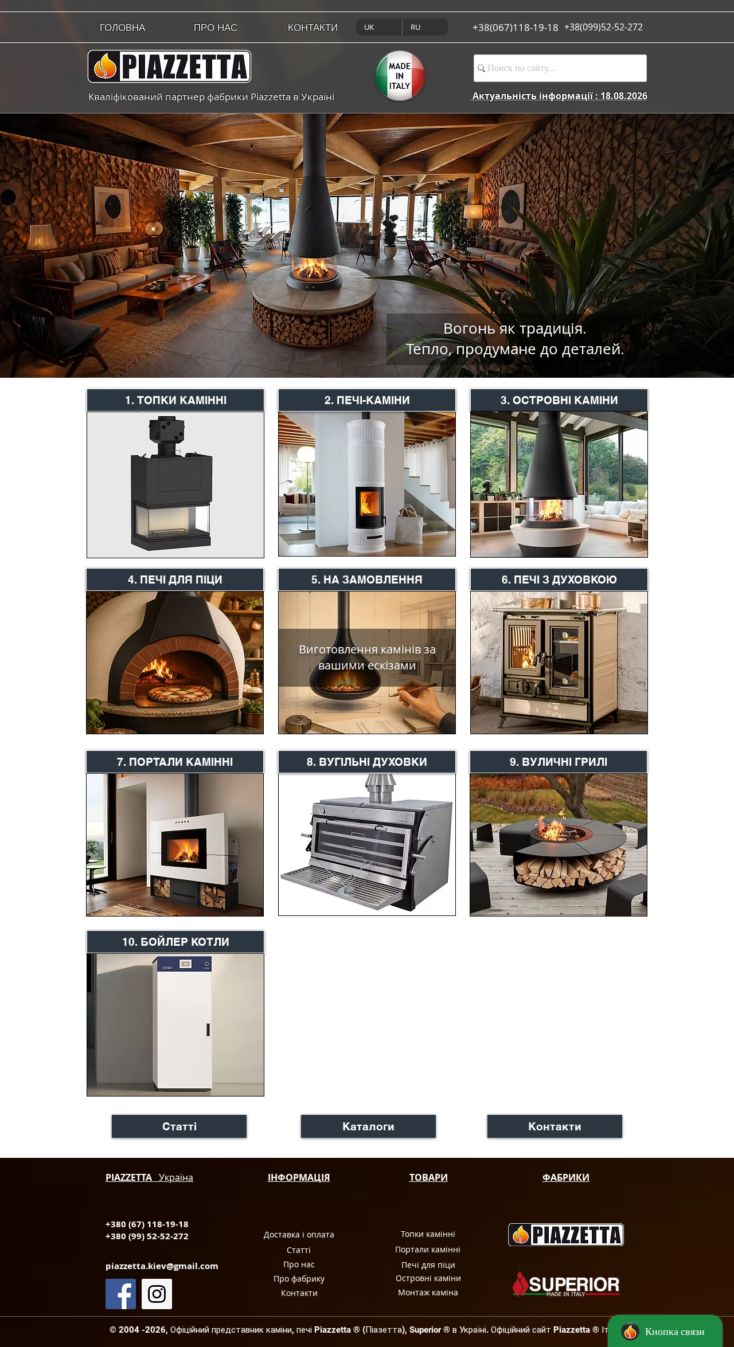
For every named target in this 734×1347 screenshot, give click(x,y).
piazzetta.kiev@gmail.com (162, 1266)
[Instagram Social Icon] (157, 1294)
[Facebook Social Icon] (121, 1294)
